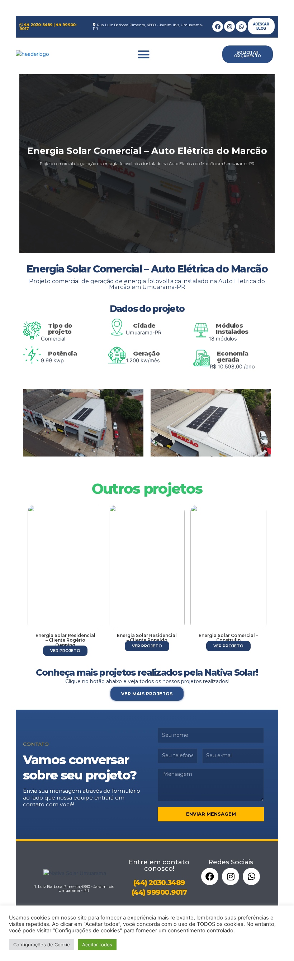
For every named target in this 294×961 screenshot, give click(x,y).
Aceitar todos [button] (97, 944)
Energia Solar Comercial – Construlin (147, 638)
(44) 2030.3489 (159, 878)
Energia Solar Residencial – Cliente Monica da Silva (229, 638)
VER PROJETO (65, 645)
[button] (143, 54)
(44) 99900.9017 (159, 887)
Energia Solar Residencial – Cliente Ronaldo (65, 638)
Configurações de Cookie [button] (41, 944)
